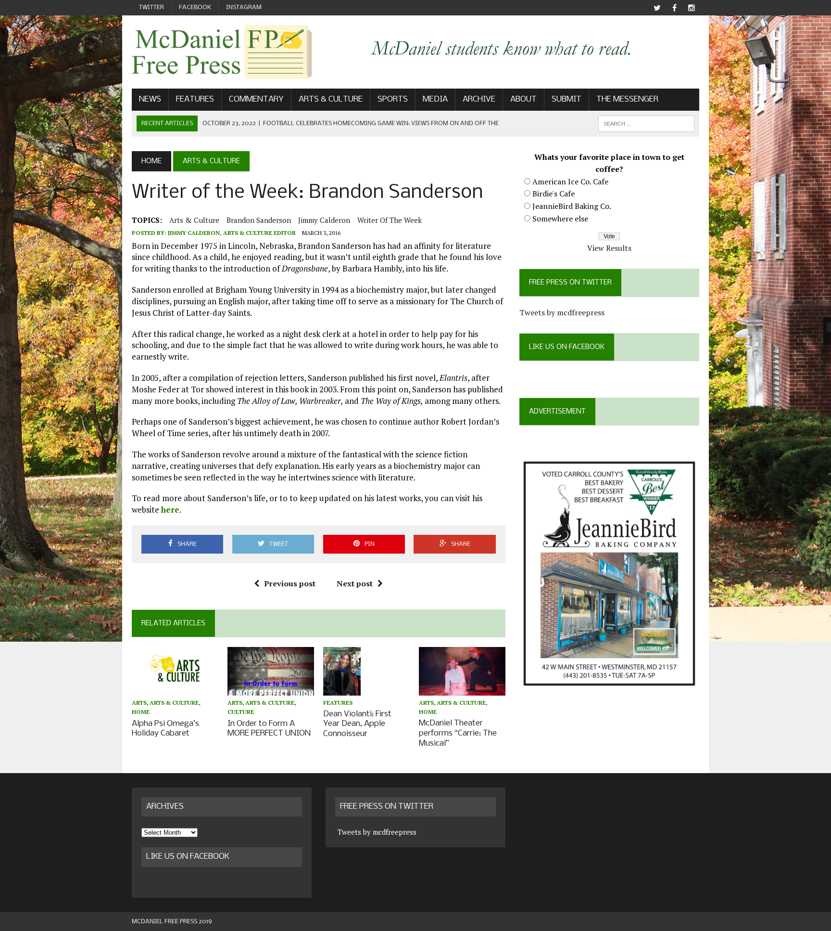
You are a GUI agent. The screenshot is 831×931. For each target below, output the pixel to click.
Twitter (151, 7)
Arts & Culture (331, 99)
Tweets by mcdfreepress (561, 312)
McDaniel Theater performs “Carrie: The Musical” (458, 733)
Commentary (256, 99)
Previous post (289, 583)
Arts (139, 702)
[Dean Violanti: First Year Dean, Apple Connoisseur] (342, 689)
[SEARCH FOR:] (646, 123)
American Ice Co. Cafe (570, 181)
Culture (240, 711)
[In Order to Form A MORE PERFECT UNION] (270, 689)
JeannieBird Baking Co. (571, 206)
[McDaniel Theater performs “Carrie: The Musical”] (462, 689)
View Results (609, 248)
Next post (355, 583)
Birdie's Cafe (553, 193)
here (170, 509)
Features (195, 99)
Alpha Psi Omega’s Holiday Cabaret (165, 728)
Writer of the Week (389, 220)
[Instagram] (691, 8)
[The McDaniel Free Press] (222, 52)
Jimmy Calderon (324, 220)
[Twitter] (657, 8)
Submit (566, 99)
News (150, 99)
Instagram (244, 7)
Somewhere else (560, 218)
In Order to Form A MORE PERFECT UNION (269, 728)
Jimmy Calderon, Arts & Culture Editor (232, 232)
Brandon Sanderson (259, 220)
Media (435, 99)
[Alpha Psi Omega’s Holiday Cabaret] (175, 689)
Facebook (195, 7)
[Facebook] (674, 8)
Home (141, 711)
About (523, 99)
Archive (479, 99)
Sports (393, 99)
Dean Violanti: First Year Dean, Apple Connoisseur (357, 724)
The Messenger (627, 99)
